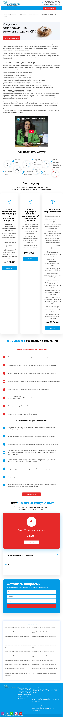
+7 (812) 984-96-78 (52, 2)
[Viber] (3, 713)
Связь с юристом (32, 494)
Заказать (9, 268)
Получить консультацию (11, 38)
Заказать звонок (49, 8)
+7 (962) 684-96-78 (52, 4)
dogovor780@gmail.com (24, 694)
